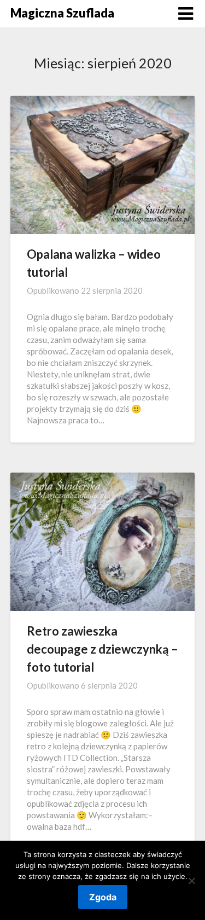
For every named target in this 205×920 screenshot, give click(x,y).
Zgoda (102, 897)
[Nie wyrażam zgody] (191, 880)
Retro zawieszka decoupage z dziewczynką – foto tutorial (102, 649)
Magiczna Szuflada (62, 12)
